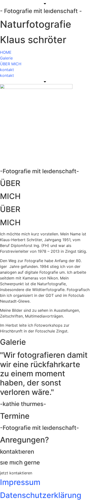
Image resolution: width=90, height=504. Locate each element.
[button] (16, 473)
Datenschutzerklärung (40, 495)
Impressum (20, 482)
